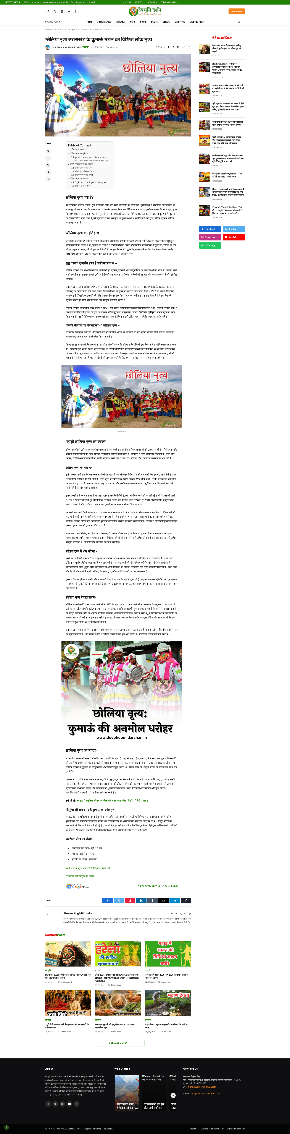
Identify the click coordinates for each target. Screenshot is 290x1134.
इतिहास (154, 21)
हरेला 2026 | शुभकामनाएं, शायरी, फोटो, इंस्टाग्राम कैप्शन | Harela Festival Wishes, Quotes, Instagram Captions (117, 977)
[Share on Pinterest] (178, 47)
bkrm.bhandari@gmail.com (202, 1086)
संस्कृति (166, 21)
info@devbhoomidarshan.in (205, 1093)
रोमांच (143, 21)
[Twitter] (48, 165)
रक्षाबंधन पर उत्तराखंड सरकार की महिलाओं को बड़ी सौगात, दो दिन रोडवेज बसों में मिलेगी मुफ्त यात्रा (59, 2)
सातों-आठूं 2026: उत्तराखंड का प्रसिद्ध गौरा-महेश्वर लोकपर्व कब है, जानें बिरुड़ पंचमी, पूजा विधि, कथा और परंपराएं (226, 140)
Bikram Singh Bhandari (67, 47)
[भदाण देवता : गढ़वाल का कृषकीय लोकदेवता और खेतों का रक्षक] (168, 1003)
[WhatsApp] (48, 151)
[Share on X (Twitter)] (173, 47)
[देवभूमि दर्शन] (145, 11)
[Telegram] (48, 172)
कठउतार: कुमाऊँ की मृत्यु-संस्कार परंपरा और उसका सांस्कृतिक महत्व (115, 1026)
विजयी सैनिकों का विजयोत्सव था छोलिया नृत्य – (94, 160)
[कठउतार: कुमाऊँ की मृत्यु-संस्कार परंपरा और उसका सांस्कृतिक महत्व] (118, 1003)
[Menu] (243, 22)
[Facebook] (48, 158)
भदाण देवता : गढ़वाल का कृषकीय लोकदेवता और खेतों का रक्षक (166, 1026)
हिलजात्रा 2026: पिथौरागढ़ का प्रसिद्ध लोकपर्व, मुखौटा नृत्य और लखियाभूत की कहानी (68, 976)
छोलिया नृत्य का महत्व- (79, 178)
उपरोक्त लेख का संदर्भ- (83, 185)
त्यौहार (97, 970)
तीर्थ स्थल (120, 21)
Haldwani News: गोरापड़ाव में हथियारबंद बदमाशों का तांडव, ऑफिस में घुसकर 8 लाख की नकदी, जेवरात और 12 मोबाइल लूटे (227, 68)
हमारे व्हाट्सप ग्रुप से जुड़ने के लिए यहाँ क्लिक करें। (89, 868)
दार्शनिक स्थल (104, 21)
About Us (121, 2)
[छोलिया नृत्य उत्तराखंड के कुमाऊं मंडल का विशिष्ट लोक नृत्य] (118, 95)
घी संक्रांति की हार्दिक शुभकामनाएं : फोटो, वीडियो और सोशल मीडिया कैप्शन (227, 175)
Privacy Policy (146, 2)
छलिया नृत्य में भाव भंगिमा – (84, 171)
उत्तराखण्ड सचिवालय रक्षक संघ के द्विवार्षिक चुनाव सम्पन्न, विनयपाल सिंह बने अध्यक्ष (227, 123)
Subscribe (236, 11)
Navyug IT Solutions (103, 1128)
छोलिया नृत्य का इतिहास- (79, 153)
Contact (132, 2)
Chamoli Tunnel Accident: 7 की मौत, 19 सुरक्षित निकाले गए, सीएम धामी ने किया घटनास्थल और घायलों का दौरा (227, 210)
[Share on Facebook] (168, 47)
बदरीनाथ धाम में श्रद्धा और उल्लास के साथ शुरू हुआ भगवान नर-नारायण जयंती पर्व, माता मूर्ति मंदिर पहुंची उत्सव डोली (228, 158)
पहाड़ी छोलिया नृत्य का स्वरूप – (82, 163)
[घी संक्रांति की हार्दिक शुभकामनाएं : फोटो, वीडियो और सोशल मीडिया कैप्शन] (204, 177)
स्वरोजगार (180, 21)
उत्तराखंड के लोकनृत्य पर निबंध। (80, 876)
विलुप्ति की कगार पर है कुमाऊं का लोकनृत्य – (90, 182)
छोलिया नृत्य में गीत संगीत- (84, 175)
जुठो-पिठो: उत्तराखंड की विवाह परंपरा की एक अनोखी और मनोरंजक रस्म (67, 1026)
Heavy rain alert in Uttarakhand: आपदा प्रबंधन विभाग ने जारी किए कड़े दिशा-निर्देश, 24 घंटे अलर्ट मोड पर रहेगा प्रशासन (228, 191)
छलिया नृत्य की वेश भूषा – (84, 167)
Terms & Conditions (164, 2)
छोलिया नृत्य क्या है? (77, 149)
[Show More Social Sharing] (189, 47)
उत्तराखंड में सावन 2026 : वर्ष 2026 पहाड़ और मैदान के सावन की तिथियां (166, 976)
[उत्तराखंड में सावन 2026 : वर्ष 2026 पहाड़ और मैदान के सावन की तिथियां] (168, 954)
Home (89, 21)
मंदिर (132, 21)
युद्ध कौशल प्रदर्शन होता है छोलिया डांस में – (90, 157)
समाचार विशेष (197, 21)
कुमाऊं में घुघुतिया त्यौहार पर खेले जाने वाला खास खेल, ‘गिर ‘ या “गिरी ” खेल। (112, 800)
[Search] (239, 22)
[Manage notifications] (6, 1127)
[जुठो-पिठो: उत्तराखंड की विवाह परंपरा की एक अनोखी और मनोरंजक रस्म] (68, 1003)
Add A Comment (118, 1043)
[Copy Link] (183, 47)
